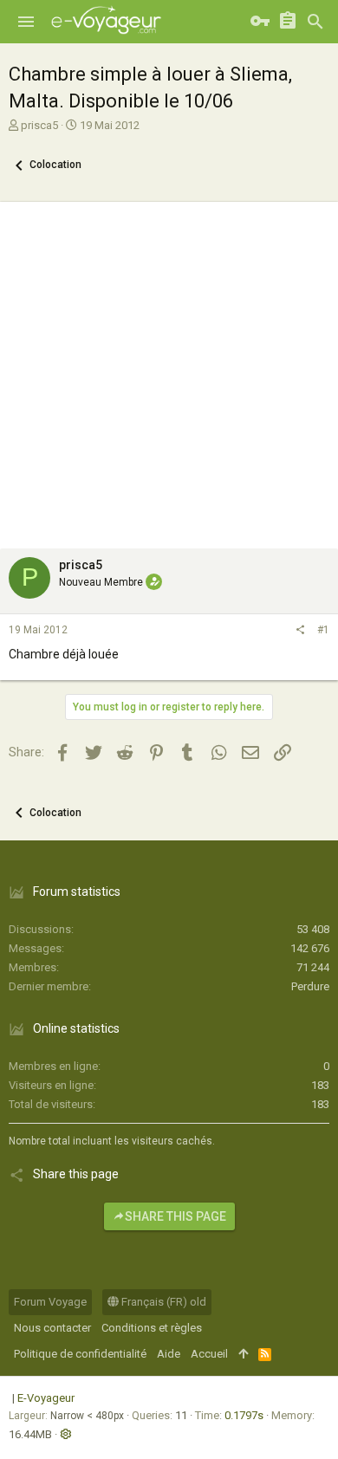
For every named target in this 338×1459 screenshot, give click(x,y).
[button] (26, 21)
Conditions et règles (151, 1327)
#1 (323, 630)
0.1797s (243, 1415)
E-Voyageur (46, 1397)
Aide (168, 1353)
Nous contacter (52, 1327)
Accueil (209, 1353)
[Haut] (243, 1354)
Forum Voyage (50, 1301)
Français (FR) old (162, 1301)
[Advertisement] (169, 371)
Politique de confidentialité (80, 1353)
